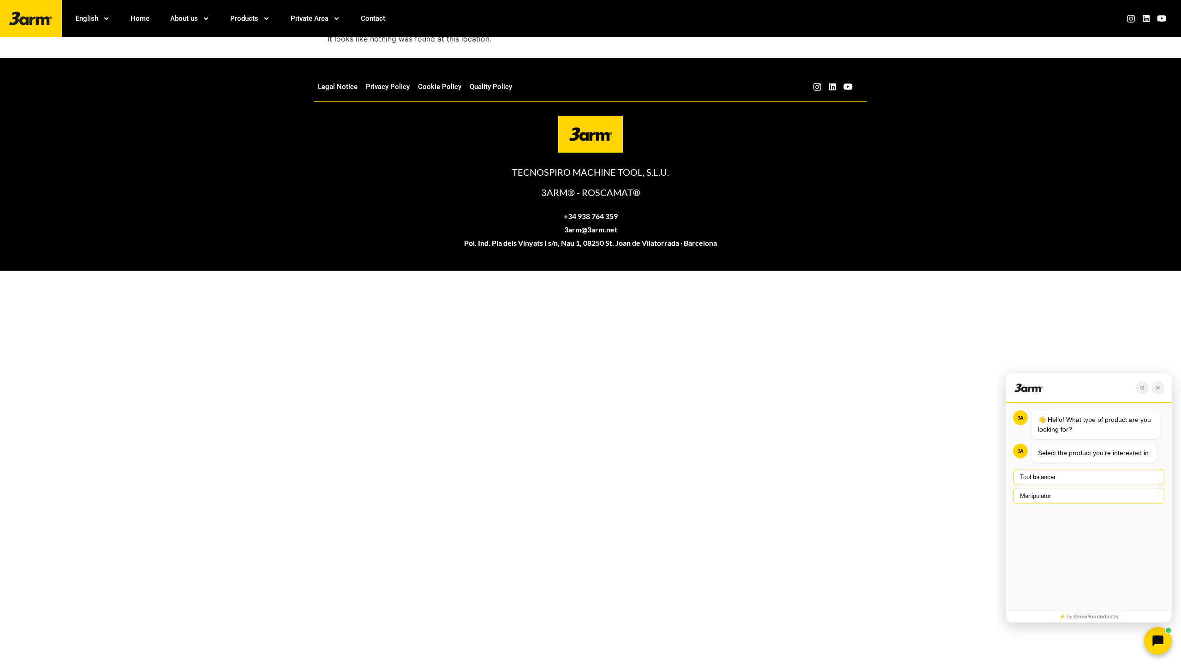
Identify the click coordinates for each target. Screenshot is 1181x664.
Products (244, 18)
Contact (373, 18)
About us (184, 18)
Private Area (309, 18)
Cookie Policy (439, 87)
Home (140, 18)
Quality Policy (491, 87)
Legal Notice (338, 87)
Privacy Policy (388, 87)
